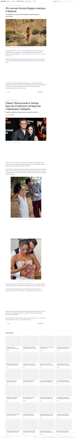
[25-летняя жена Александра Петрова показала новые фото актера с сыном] (64, 411)
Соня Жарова (11, 114)
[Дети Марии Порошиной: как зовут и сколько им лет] (30, 377)
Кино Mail (16, 100)
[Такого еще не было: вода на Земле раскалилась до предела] (64, 360)
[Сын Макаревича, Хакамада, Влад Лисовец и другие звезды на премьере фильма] (64, 394)
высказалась (17, 319)
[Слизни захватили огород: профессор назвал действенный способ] (47, 427)
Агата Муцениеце (42, 318)
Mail (1, 437)
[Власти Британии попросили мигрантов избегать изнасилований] (30, 394)
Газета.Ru (18, 5)
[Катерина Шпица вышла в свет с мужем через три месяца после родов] (47, 411)
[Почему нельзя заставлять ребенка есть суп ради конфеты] (30, 360)
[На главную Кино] (4, 1)
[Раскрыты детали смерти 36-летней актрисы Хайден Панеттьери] (13, 394)
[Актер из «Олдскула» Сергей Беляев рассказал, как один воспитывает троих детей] (30, 427)
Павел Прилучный (17, 162)
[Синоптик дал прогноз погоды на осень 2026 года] (47, 343)
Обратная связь (72, 437)
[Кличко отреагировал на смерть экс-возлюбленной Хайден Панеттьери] (13, 427)
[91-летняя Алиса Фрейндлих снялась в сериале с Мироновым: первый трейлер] (64, 377)
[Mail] (1, 1)
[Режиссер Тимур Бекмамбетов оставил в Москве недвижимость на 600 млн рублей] (47, 377)
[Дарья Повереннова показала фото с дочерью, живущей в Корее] (64, 427)
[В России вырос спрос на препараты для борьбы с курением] (13, 377)
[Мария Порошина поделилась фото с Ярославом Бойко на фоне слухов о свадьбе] (47, 394)
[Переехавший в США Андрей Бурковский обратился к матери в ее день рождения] (30, 343)
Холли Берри (19, 50)
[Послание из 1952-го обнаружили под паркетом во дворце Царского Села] (13, 343)
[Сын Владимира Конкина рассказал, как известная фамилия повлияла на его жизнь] (30, 411)
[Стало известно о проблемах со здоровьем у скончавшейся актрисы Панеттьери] (64, 343)
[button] (26, 129)
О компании (5, 437)
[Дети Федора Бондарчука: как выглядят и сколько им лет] (13, 360)
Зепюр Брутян (9, 162)
